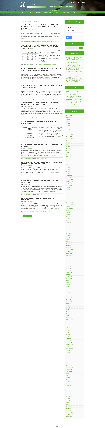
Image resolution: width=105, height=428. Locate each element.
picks (46, 211)
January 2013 (69, 340)
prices (49, 211)
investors (43, 117)
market (76, 99)
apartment (73, 91)
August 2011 (68, 373)
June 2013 (68, 330)
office (75, 101)
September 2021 (69, 138)
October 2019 (69, 183)
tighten (56, 81)
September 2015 (69, 278)
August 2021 (68, 140)
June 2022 (68, 121)
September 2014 (69, 301)
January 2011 (69, 387)
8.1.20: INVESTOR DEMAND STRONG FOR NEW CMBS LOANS (40, 122)
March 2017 (68, 243)
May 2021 (68, 146)
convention (72, 96)
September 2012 (69, 348)
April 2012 (68, 358)
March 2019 (68, 197)
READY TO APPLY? (54, 10)
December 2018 (69, 202)
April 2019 (68, 195)
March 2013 (68, 336)
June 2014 (68, 307)
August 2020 (68, 164)
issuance (43, 64)
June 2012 (68, 354)
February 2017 (69, 245)
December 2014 (69, 296)
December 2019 (69, 179)
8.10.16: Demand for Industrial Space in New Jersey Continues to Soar (42, 163)
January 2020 (69, 177)
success (67, 106)
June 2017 (68, 237)
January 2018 (69, 224)
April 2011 (68, 381)
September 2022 (69, 115)
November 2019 (69, 181)
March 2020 (68, 173)
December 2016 (69, 249)
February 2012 (69, 361)
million (80, 99)
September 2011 (69, 371)
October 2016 (69, 253)
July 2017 (68, 235)
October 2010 (69, 393)
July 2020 (68, 166)
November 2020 (69, 158)
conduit (74, 95)
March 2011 (68, 383)
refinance (75, 102)
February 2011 (69, 385)
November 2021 (69, 134)
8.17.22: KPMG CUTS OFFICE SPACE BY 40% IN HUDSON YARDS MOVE (74, 69)
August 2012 (68, 350)
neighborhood (68, 101)
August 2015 (68, 280)
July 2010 (68, 398)
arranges (77, 91)
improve (43, 211)
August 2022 (68, 117)
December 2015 (69, 272)
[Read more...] (45, 61)
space (53, 177)
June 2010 (68, 400)
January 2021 (69, 154)
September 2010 (69, 394)
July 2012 (68, 352)
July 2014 (68, 305)
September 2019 (69, 185)
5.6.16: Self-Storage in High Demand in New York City (41, 182)
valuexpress (56, 41)
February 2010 (69, 408)
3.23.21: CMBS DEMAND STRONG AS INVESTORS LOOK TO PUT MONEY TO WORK (41, 104)
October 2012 (69, 346)
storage (42, 194)
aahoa (67, 91)
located (74, 99)
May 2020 (68, 169)
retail (67, 104)
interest (77, 97)
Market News (29, 41)
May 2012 (68, 356)
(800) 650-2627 (77, 2)
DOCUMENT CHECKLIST (56, 6)
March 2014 (68, 313)
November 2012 (69, 344)
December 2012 (69, 342)
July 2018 (68, 212)
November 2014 (69, 297)
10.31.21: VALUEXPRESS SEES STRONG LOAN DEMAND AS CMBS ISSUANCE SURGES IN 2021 (40, 46)
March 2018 (68, 220)
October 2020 (69, 160)
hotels (46, 41)
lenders (79, 97)
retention (69, 104)
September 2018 (69, 208)
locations (49, 99)
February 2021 (69, 152)
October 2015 (69, 276)
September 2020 (69, 162)
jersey (51, 177)
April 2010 (68, 404)
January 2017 (69, 247)
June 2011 (68, 377)
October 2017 (69, 230)
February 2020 (69, 175)
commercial (68, 94)
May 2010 (68, 402)
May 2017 (68, 239)
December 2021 (69, 133)
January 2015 (69, 294)
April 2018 (68, 218)
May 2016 (68, 263)
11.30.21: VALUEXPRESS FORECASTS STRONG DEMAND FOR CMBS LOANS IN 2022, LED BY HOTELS (39, 26)
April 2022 (68, 125)
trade (71, 106)
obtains (72, 101)
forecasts (43, 41)
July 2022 (68, 119)
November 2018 (69, 204)
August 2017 (68, 233)
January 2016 (69, 270)
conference (79, 94)
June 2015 (68, 284)
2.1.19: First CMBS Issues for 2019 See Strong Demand (41, 146)
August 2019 (68, 187)
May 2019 (68, 193)
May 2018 (68, 216)
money (46, 117)
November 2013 (69, 321)
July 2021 (68, 142)
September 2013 (69, 325)
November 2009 (69, 414)
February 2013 (69, 338)
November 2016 (69, 251)
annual (70, 91)
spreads (50, 81)
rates (71, 102)
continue (39, 81)
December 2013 (69, 319)
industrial (47, 177)
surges (49, 64)
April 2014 (68, 311)
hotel (71, 97)
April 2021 (68, 148)
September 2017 (69, 231)
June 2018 (68, 214)
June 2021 (68, 144)
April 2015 (68, 288)
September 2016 (69, 255)
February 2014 (69, 315)
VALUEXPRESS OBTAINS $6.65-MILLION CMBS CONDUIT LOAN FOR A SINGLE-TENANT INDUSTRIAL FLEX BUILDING (74, 73)
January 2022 (69, 131)
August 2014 (68, 303)
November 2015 (69, 274)
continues (39, 177)
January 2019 (69, 200)
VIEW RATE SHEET (69, 6)
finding (42, 99)
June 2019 (68, 191)
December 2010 (69, 389)
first (42, 158)
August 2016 (68, 257)
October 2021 (69, 136)
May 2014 (68, 309)
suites (69, 106)
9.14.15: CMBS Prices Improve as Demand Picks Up (39, 199)
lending (67, 99)
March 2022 (68, 127)
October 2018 (69, 206)
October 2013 (69, 323)
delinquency (78, 96)
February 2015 (69, 292)
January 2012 (69, 363)
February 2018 (69, 222)
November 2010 (69, 391)
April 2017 (68, 241)
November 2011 (69, 367)
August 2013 (68, 327)
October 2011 (69, 369)
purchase (68, 102)
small (73, 104)
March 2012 (68, 360)
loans (49, 41)
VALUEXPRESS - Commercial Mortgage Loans (33, 9)
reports (81, 102)
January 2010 (69, 410)
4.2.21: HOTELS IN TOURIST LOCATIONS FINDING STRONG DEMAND (41, 86)
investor (46, 81)
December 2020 (69, 156)
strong (52, 41)
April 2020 (68, 171)
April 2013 (68, 334)
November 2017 (69, 228)
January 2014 (69, 317)
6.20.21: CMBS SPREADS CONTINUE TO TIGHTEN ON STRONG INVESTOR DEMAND (41, 69)
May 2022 (68, 123)
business (74, 92)
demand (39, 41)
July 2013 (68, 329)
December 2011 (69, 365)
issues (44, 158)
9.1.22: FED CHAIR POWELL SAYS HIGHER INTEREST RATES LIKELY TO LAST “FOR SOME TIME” (73, 65)
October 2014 (69, 299)
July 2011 (68, 375)
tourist (55, 99)
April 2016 (68, 264)
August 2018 (68, 210)
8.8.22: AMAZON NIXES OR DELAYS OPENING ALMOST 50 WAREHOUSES (73, 81)
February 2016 (69, 268)
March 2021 (68, 150)
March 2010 (68, 406)
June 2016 (68, 261)
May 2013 (68, 332)
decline (75, 96)
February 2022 (69, 129)
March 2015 (68, 290)
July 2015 (68, 282)
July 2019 (68, 189)
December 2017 (69, 226)
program (80, 101)
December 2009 (69, 412)
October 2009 (69, 416)
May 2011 (68, 379)
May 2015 (68, 286)
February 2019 (69, 198)
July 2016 (68, 259)
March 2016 (68, 266)
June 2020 (68, 167)
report (79, 102)
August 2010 (68, 396)
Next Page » (28, 216)
